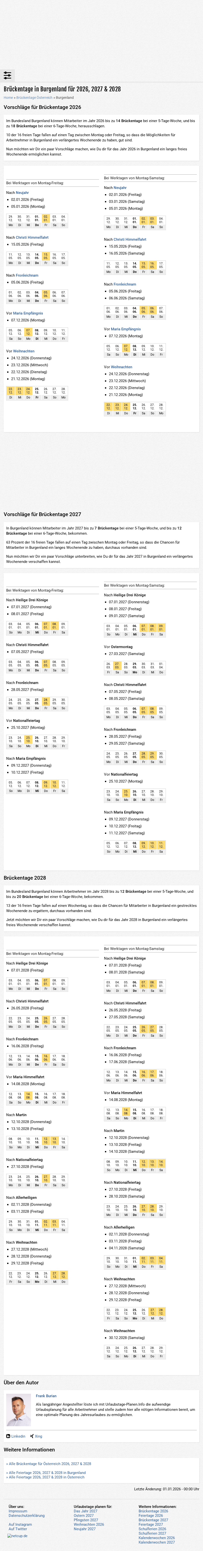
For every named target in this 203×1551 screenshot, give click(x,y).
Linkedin (18, 1436)
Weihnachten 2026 (89, 1524)
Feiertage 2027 (151, 1524)
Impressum (18, 1511)
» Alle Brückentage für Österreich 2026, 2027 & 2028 (48, 1464)
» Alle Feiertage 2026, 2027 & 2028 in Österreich (45, 1477)
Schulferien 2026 (152, 1529)
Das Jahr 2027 (85, 1511)
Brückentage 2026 (153, 1511)
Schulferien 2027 (152, 1533)
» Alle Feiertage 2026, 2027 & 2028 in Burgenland (46, 1473)
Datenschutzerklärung (27, 1515)
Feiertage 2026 (151, 1515)
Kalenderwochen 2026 (157, 1538)
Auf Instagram (20, 1524)
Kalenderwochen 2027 (157, 1542)
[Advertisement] (101, 34)
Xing (38, 1436)
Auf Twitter (18, 1529)
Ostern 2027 (84, 1515)
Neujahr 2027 (85, 1529)
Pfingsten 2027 (86, 1520)
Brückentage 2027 (153, 1520)
